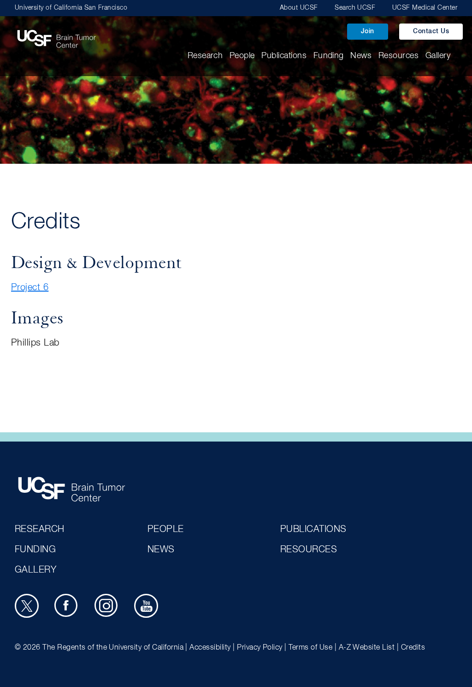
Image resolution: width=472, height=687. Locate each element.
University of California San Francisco (71, 8)
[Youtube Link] (146, 606)
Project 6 (29, 287)
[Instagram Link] (106, 606)
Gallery (437, 56)
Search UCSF (355, 8)
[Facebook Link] (66, 606)
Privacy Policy (260, 647)
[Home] (56, 34)
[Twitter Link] (27, 606)
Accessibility (209, 647)
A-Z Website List (367, 647)
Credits (413, 647)
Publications (284, 56)
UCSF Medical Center (424, 8)
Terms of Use (310, 647)
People (242, 56)
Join (367, 31)
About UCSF (299, 8)
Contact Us (431, 31)
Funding (328, 56)
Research (205, 56)
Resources (398, 56)
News (361, 56)
